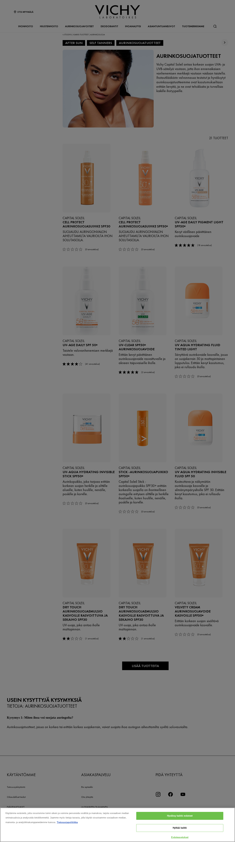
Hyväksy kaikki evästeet (180, 815)
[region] (117, 825)
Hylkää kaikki (180, 828)
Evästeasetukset (180, 837)
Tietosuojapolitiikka (67, 822)
